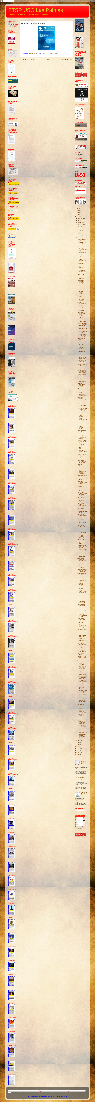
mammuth (50, 1096)
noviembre (80, 220)
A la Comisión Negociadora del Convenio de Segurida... (81, 390)
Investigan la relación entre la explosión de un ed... (81, 592)
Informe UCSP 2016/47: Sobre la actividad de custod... (82, 494)
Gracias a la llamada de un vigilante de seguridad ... (82, 546)
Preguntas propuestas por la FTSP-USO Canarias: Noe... (82, 626)
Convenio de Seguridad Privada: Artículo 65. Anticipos (84, 795)
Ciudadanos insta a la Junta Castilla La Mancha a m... (82, 574)
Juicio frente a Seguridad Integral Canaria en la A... (81, 399)
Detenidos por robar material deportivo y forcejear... (82, 441)
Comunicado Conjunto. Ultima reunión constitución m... (81, 314)
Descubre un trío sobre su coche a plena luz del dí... (82, 380)
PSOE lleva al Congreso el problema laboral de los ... (82, 248)
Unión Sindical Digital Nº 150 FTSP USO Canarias (81, 620)
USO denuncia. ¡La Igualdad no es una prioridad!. (81, 244)
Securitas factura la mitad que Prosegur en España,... (82, 348)
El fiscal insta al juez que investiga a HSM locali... (82, 726)
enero (79, 740)
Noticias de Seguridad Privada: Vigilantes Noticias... (80, 292)
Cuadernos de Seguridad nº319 (81, 395)
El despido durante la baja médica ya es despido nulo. (82, 555)
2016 (78, 742)
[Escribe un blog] (52, 53)
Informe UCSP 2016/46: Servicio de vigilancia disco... (82, 499)
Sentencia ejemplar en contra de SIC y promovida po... (82, 361)
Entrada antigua (66, 59)
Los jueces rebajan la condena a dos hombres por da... (82, 731)
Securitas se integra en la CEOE (82, 610)
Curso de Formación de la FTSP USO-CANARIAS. (82, 309)
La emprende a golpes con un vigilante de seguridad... (81, 606)
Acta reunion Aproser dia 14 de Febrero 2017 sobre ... (82, 420)
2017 (78, 216)
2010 (78, 754)
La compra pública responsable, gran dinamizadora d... (82, 371)
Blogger (65, 1096)
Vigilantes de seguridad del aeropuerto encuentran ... (81, 662)
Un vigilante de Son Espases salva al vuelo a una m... (82, 601)
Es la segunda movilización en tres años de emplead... (81, 282)
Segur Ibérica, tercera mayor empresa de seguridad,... (81, 276)
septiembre (80, 224)
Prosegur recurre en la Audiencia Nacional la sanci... (82, 686)
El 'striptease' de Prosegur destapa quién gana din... (82, 353)
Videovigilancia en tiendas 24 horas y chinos (81, 657)
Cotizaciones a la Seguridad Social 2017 (82, 451)
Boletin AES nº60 (81, 638)
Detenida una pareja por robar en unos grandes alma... (82, 432)
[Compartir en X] (54, 53)
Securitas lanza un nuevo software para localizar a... (82, 631)
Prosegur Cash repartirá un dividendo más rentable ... (81, 716)
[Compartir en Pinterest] (57, 53)
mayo (79, 231)
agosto (79, 226)
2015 (78, 744)
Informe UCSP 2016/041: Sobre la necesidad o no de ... (82, 527)
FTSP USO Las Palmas (36, 10)
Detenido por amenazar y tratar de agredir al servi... (82, 483)
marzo (79, 235)
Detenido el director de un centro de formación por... (82, 570)
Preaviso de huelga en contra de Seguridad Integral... (82, 254)
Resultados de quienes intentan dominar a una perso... (81, 446)
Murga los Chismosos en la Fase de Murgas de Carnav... (81, 466)
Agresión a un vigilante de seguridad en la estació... (81, 560)
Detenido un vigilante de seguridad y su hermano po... (81, 565)
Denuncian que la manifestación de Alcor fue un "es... (82, 287)
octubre (80, 222)
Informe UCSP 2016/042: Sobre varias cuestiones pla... (82, 521)
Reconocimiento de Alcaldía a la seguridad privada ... (82, 259)
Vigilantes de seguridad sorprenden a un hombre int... (81, 721)
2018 (78, 214)
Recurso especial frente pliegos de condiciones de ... (82, 375)
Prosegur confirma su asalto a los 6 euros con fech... (81, 711)
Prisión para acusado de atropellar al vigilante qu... (81, 536)
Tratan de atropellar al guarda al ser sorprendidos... (82, 691)
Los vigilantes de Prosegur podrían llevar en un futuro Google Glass (81, 779)
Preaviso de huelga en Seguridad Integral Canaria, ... (82, 456)
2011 (78, 752)
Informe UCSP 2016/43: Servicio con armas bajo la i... (82, 516)
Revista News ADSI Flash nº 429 (81, 240)
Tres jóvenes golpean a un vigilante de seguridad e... (81, 265)
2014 (78, 746)
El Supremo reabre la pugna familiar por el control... (81, 696)
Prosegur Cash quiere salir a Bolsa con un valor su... (81, 488)
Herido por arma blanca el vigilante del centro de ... (82, 597)
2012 (78, 750)
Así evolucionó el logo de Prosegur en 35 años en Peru (84, 763)
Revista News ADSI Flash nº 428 (81, 641)
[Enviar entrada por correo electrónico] (48, 53)
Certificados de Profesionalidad (81, 531)
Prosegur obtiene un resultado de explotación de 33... (82, 736)
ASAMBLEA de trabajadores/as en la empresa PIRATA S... (81, 304)
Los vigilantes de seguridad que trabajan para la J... (81, 701)
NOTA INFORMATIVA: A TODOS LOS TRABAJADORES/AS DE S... (82, 330)
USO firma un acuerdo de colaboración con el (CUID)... (82, 614)
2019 (78, 212)
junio (79, 230)
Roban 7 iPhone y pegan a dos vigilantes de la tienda (81, 541)
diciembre (80, 218)
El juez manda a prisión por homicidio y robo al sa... (81, 579)
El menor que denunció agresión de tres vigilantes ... (81, 436)
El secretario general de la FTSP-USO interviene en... (82, 550)
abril (79, 233)
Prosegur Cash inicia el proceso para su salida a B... (82, 409)
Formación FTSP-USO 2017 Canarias (81, 343)
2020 (78, 210)
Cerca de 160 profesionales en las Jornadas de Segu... (81, 271)
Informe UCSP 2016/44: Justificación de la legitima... (82, 510)
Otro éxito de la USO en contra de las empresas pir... (82, 324)
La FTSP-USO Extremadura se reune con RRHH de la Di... (82, 706)
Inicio (48, 59)
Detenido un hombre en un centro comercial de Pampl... (82, 477)
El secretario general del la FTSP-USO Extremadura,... (82, 357)
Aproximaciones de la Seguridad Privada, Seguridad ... (81, 414)
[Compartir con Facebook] (55, 53)
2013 (78, 748)
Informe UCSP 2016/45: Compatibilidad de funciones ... (82, 505)
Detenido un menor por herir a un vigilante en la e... (82, 673)
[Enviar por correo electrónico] (51, 53)
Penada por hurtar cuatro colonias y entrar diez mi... (82, 681)
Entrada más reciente (28, 59)
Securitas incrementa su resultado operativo (81, 385)
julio (79, 228)
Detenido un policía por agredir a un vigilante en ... (82, 677)
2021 (78, 208)
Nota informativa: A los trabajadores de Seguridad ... (81, 461)
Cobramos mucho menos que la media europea (81, 650)
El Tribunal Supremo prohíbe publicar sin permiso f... (82, 335)
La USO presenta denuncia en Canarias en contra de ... (81, 298)
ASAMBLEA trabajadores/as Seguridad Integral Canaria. (81, 319)
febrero (79, 237)
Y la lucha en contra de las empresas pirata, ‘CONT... (82, 635)
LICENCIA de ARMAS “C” (80, 654)
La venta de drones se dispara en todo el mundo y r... (82, 366)
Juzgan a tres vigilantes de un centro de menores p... (81, 472)
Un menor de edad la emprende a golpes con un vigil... (81, 668)
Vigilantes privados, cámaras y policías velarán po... (82, 404)
